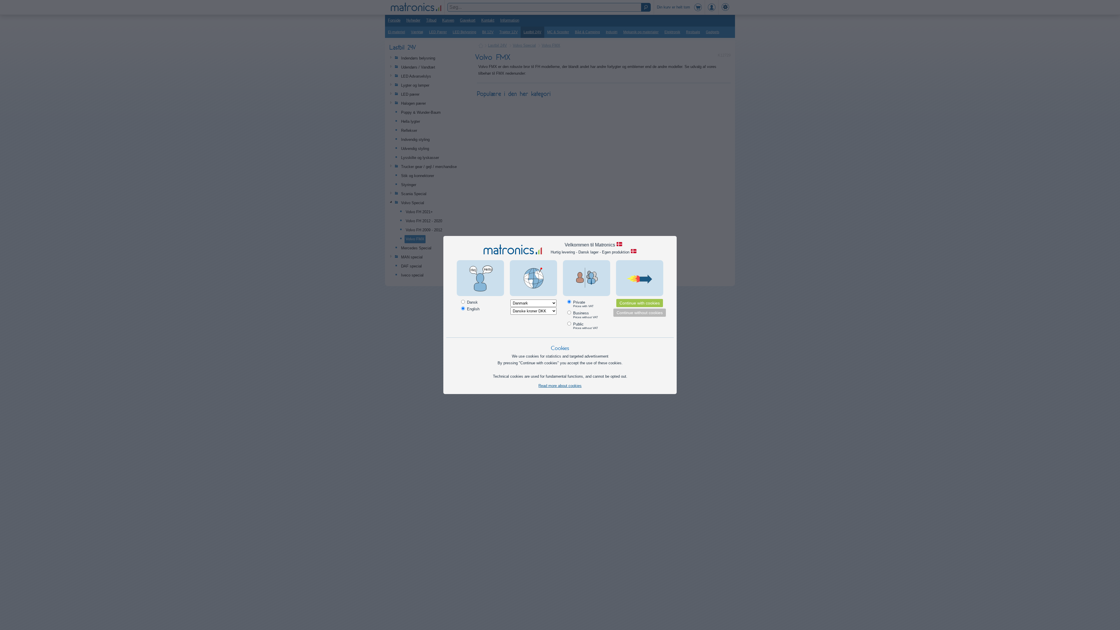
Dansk (472, 302)
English (473, 309)
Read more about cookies (560, 386)
